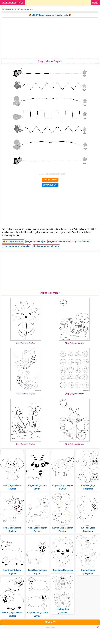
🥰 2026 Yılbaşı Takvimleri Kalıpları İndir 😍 (50, 15)
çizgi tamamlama (81, 241)
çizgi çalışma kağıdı (35, 241)
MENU (95, 3)
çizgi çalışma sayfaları (59, 241)
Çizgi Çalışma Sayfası (25, 343)
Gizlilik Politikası (50, 627)
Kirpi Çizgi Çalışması (62, 570)
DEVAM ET (50, 622)
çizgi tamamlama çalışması (46, 246)
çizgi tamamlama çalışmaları (16, 246)
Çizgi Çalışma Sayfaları (24, 9)
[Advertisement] (50, 38)
